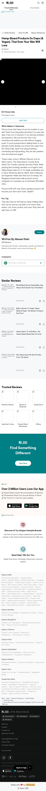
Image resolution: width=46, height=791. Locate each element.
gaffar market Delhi (33, 605)
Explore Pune (7, 639)
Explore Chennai (8, 629)
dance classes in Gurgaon (15, 603)
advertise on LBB (8, 733)
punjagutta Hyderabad (23, 655)
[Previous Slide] (2, 81)
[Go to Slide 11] (30, 106)
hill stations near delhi (10, 578)
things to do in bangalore (11, 623)
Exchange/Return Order (10, 739)
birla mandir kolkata (9, 662)
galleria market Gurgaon (16, 600)
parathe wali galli (28, 580)
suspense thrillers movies (11, 682)
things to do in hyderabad (11, 652)
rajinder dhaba (13, 580)
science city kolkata (25, 662)
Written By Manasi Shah (15, 239)
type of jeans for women (18, 687)
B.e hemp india (8, 700)
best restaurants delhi (15, 605)
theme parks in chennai (21, 635)
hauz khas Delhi (19, 589)
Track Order (6, 742)
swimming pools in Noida (21, 596)
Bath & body (30, 698)
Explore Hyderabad (9, 649)
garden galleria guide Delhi (18, 598)
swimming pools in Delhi (16, 591)
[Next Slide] (43, 81)
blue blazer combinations (18, 684)
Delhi (7, 698)
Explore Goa (6, 669)
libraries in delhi (27, 587)
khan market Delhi (13, 594)
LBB (3, 698)
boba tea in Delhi (30, 585)
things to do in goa (9, 672)
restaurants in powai (28, 613)
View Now (23, 463)
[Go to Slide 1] (15, 106)
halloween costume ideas (16, 691)
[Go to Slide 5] (21, 106)
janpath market (28, 594)
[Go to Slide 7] (24, 106)
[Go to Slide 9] (27, 106)
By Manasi (5, 49)
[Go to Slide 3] (18, 106)
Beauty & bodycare (18, 698)
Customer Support (8, 745)
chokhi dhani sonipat (23, 582)
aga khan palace (8, 642)
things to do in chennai (10, 632)
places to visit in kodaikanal (17, 625)
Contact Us (6, 730)
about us (5, 724)
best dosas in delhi (15, 585)
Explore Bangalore (9, 620)
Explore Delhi (7, 575)
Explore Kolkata (8, 659)
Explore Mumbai (8, 610)
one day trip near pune (24, 642)
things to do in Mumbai (10, 613)
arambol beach (24, 672)
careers (4, 727)
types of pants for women (18, 693)
